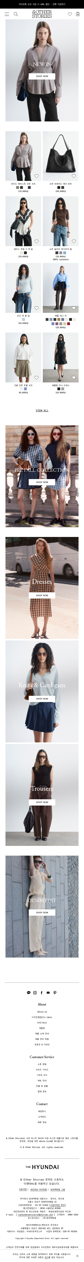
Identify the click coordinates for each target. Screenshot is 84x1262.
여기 (46, 1257)
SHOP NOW (42, 76)
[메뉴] (6, 14)
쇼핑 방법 (42, 1064)
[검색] (16, 14)
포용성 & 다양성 (42, 1045)
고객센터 (42, 1117)
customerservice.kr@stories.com (35, 1215)
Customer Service (42, 1057)
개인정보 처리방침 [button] (38, 1190)
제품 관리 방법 (42, 1039)
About (42, 1004)
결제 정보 (42, 1091)
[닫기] (77, 4)
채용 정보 (42, 1122)
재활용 (42, 1028)
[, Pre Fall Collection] (42, 476)
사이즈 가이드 (42, 1070)
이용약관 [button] (23, 1189)
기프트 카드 (42, 1075)
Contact (42, 1104)
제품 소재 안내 (42, 1034)
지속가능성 (42, 1023)
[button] (23, 156)
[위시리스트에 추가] (36, 176)
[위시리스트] (70, 14)
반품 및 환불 (42, 1086)
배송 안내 (42, 1081)
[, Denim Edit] (42, 907)
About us (42, 1012)
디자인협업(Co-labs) (42, 1017)
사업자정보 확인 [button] (57, 1205)
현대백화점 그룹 (57, 1190)
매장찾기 (42, 1111)
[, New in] (42, 70)
